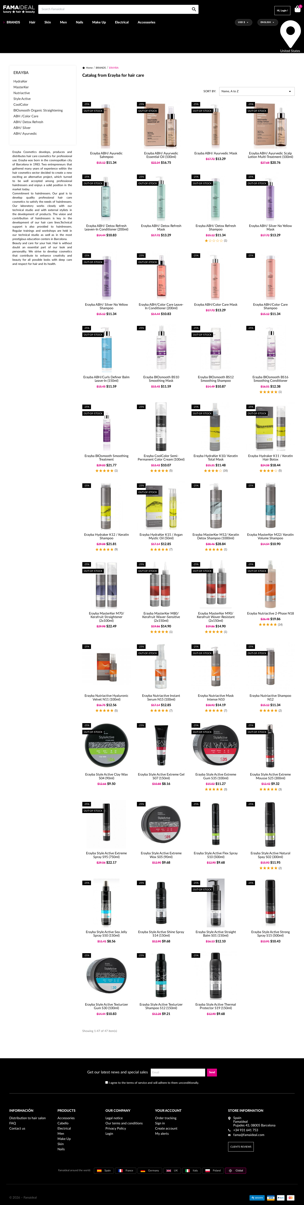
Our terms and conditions (124, 1123)
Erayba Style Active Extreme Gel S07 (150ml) (161, 776)
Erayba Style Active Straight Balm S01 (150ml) (216, 933)
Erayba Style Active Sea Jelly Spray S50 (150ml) (106, 933)
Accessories (146, 22)
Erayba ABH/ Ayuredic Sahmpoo (106, 155)
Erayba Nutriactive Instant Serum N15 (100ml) (161, 697)
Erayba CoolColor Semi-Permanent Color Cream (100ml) (161, 457)
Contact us (17, 1128)
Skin (47, 22)
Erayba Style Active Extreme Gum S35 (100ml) (215, 776)
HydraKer (20, 81)
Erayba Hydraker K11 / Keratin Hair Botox (270, 457)
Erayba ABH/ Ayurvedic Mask (215, 153)
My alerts (162, 1133)
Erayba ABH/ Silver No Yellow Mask (270, 227)
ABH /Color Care (25, 116)
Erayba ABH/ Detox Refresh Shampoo (216, 227)
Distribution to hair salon (27, 1118)
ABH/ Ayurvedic (25, 133)
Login (109, 1133)
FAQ (12, 1123)
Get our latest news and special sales (117, 1072)
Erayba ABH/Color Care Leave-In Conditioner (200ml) (161, 306)
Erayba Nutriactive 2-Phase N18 (270, 613)
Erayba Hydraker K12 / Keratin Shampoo (106, 536)
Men (63, 22)
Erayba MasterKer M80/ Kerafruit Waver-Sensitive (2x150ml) (161, 617)
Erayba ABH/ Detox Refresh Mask (161, 227)
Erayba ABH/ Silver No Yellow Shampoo (106, 306)
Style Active (22, 99)
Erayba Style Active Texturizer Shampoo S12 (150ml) (161, 1006)
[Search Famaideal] (194, 4)
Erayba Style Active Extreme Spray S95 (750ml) (106, 855)
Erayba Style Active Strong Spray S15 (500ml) (270, 933)
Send (212, 1072)
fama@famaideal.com (248, 1135)
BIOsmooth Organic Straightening (38, 110)
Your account (168, 1110)
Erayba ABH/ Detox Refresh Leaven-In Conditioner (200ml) (106, 227)
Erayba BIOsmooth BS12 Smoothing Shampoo (216, 379)
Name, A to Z (256, 91)
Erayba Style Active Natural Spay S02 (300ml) (270, 855)
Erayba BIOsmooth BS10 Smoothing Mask (161, 379)
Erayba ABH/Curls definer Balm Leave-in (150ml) (106, 379)
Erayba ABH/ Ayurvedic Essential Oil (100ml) (161, 155)
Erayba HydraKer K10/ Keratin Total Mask (216, 457)
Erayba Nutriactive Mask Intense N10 (216, 697)
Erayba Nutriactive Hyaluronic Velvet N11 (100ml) (106, 697)
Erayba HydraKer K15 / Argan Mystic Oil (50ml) (161, 536)
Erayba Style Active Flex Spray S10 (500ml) (216, 855)
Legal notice (114, 1118)
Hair (32, 22)
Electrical (122, 22)
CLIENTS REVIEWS (240, 1147)
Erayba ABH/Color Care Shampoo (270, 306)
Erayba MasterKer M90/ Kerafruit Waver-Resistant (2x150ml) (216, 617)
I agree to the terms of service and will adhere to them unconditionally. (154, 1082)
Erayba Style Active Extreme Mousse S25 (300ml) (270, 776)
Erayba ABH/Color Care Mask (215, 304)
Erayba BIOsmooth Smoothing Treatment (106, 457)
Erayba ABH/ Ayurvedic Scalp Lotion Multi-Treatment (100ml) (270, 155)
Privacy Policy (115, 1128)
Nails (79, 22)
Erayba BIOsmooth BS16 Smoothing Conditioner (270, 379)
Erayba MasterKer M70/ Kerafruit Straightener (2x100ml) (106, 617)
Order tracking (165, 1118)
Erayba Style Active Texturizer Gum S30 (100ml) (106, 1006)
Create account (166, 1128)
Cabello (62, 1123)
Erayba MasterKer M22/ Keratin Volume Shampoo (270, 536)
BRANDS (13, 22)
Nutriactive (21, 93)
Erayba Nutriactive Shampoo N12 (270, 697)
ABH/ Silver (22, 128)
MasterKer (21, 87)
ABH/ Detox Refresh (28, 122)
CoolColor (20, 104)
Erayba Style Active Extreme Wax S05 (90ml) (161, 855)
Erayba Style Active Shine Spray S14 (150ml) (161, 933)
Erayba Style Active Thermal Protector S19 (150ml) (215, 1006)
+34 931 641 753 (245, 1130)
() (300, 7)
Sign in (160, 1123)
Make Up (99, 22)
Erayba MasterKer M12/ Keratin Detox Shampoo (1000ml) (216, 536)
